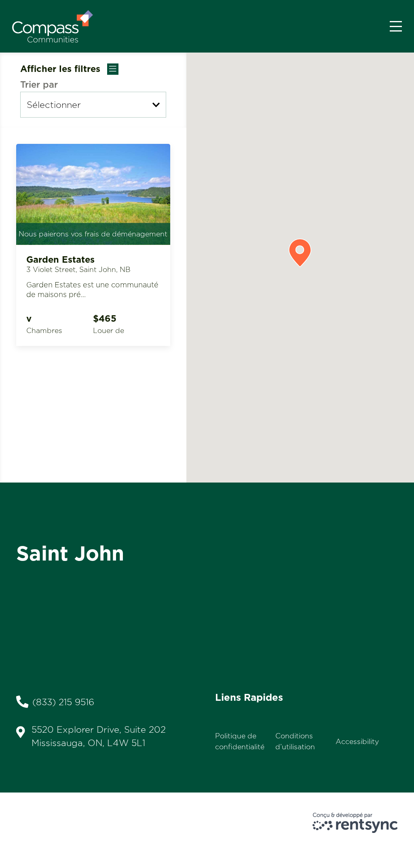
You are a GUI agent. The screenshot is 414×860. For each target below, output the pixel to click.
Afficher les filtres (61, 69)
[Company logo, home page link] (52, 26)
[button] (300, 253)
